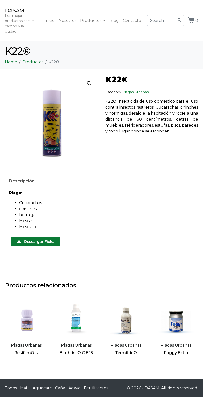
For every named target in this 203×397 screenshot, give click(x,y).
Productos (90, 20)
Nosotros (67, 20)
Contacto (132, 20)
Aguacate (42, 388)
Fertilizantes (96, 388)
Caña (60, 388)
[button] (89, 83)
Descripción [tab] (22, 181)
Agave (74, 388)
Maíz (24, 388)
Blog (114, 20)
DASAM (14, 11)
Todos (11, 388)
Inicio (50, 20)
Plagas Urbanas (136, 92)
